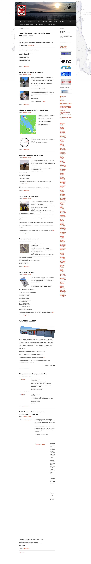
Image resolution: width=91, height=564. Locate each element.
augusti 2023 (62, 170)
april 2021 (62, 207)
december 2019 (63, 228)
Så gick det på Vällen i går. (29, 196)
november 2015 (63, 292)
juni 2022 (62, 189)
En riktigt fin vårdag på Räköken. (31, 72)
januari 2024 (62, 164)
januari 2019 (62, 242)
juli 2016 (61, 282)
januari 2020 (62, 227)
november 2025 (63, 135)
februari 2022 (62, 194)
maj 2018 (62, 253)
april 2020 (62, 223)
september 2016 (63, 279)
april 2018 (62, 254)
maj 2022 (62, 190)
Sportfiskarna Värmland (66, 103)
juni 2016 (62, 283)
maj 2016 (62, 284)
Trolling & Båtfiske (63, 46)
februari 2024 (62, 162)
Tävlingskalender (31, 21)
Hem (21, 21)
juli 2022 (61, 187)
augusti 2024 (62, 154)
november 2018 (63, 245)
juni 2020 (62, 220)
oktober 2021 (62, 199)
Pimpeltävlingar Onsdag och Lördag (33, 374)
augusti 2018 (62, 249)
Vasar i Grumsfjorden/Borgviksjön (26, 24)
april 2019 (62, 239)
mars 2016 (62, 287)
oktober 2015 (62, 294)
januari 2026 (62, 132)
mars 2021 (62, 208)
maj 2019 (62, 237)
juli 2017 (61, 266)
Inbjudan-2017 (31, 45)
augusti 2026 (62, 123)
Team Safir (63, 96)
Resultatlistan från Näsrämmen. (31, 155)
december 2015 (63, 291)
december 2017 (63, 260)
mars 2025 (62, 145)
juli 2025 (61, 140)
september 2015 (63, 295)
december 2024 (63, 149)
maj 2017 (62, 269)
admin (30, 38)
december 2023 (63, 165)
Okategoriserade (26, 66)
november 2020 (63, 214)
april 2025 (62, 144)
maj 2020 (62, 221)
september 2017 (63, 263)
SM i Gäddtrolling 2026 (40, 24)
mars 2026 (62, 129)
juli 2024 (61, 156)
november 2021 (63, 198)
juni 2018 (62, 252)
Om (25, 21)
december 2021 (63, 196)
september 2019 (63, 232)
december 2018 (63, 244)
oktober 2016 (62, 278)
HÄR (53, 312)
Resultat (38, 21)
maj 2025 (62, 143)
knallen (63, 110)
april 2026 (62, 128)
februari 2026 (62, 131)
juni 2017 (62, 267)
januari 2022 (62, 195)
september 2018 (63, 248)
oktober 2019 (62, 231)
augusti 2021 (62, 202)
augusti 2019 (62, 233)
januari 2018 (62, 258)
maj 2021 (62, 206)
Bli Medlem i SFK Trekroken (65, 21)
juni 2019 (62, 236)
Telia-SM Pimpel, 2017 (27, 321)
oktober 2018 (62, 246)
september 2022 (63, 185)
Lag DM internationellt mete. (65, 106)
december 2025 (63, 133)
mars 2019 (62, 240)
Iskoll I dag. (62, 100)
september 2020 (63, 216)
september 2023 (63, 169)
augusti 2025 (62, 139)
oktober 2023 (62, 168)
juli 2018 (61, 250)
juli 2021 (61, 203)
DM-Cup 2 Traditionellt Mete (65, 107)
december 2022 (63, 181)
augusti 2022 (62, 186)
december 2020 (63, 212)
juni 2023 (62, 173)
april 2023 (62, 175)
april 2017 (62, 270)
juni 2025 (62, 141)
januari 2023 (62, 179)
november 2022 (63, 182)
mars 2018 (62, 256)
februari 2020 (62, 225)
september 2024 (63, 153)
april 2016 (62, 286)
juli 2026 (61, 124)
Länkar (50, 21)
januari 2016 (62, 290)
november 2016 (63, 277)
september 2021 (63, 200)
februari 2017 (62, 273)
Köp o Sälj (44, 21)
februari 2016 (62, 288)
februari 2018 (62, 257)
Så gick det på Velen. (27, 272)
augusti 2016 (62, 281)
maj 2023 (62, 174)
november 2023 (63, 166)
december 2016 (63, 275)
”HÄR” (26, 183)
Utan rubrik (62, 97)
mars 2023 (62, 177)
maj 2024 (62, 158)
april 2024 (62, 160)
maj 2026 (62, 127)
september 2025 (63, 137)
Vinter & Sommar (63, 45)
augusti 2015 (62, 296)
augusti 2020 (62, 217)
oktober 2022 (62, 183)
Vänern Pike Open (63, 47)
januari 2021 (62, 211)
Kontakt (55, 21)
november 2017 (63, 261)
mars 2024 (62, 161)
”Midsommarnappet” (64, 105)
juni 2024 (62, 157)
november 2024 (63, 150)
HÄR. (44, 101)
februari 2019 (62, 241)
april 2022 (62, 191)
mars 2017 (62, 271)
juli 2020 (61, 219)
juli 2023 (61, 171)
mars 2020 (62, 224)
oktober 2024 (62, 152)
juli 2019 (61, 235)
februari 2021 (62, 210)
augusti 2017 (62, 265)
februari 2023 (62, 178)
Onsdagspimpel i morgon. (29, 239)
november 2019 (63, 229)
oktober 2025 (62, 136)
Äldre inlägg (21, 552)
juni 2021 (62, 204)
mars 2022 (62, 192)
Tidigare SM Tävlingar (51, 24)
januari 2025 (62, 148)
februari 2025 (62, 147)
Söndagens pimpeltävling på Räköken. (33, 110)
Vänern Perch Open (63, 48)
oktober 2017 (62, 262)
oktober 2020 (62, 215)
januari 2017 (62, 274)
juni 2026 (62, 126)
